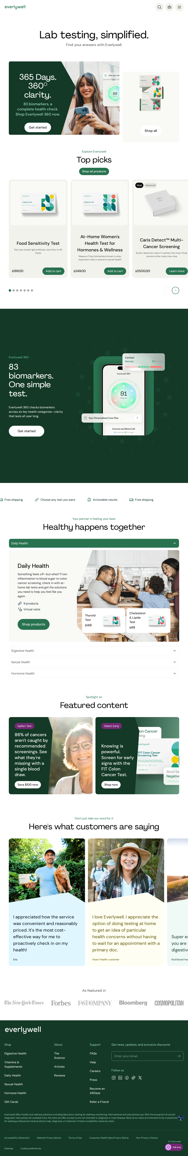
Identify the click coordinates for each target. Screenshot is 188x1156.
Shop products (33, 624)
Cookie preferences (31, 1148)
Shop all (151, 131)
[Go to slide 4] (21, 290)
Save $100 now (28, 785)
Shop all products (94, 171)
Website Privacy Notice (49, 1137)
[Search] (159, 7)
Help (93, 1062)
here (44, 1117)
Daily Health (19, 543)
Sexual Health (20, 662)
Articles (59, 1067)
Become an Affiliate (97, 1091)
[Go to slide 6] (28, 290)
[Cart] (169, 7)
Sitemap (8, 1148)
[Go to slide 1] (10, 290)
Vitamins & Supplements (13, 1064)
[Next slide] (175, 290)
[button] (179, 1056)
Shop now (111, 785)
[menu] (179, 7)
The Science (59, 1055)
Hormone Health (23, 673)
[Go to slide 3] (17, 290)
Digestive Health (22, 651)
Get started (38, 127)
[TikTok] (133, 1078)
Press (93, 1080)
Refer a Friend (99, 1102)
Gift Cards (11, 1102)
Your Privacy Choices (147, 1137)
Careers (95, 1071)
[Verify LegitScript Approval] (181, 1118)
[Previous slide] (166, 290)
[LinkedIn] (120, 1078)
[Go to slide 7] (32, 290)
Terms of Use (75, 1137)
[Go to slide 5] (25, 290)
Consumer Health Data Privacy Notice (109, 1137)
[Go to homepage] (15, 7)
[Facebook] (127, 1078)
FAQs (93, 1053)
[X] (140, 1078)
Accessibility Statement (17, 1137)
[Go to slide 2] (13, 290)
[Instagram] (113, 1078)
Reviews (59, 1075)
